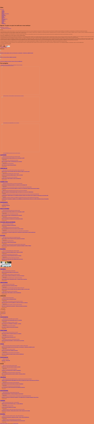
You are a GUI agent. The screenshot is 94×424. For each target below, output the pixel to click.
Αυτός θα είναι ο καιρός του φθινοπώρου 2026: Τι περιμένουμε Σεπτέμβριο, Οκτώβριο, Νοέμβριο (16, 245)
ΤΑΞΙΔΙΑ (3, 20)
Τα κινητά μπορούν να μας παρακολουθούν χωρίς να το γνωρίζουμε (12, 320)
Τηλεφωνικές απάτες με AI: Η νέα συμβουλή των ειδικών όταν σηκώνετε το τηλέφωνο (15, 302)
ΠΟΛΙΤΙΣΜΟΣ (3, 19)
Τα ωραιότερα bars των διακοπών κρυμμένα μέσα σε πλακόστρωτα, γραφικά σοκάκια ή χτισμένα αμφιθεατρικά (18, 232)
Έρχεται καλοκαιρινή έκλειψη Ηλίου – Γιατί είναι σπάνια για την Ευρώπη (13, 340)
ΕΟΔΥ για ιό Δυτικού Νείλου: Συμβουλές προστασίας (8, 57)
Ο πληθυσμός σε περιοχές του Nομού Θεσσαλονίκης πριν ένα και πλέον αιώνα (13, 420)
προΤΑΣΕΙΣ (3, 154)
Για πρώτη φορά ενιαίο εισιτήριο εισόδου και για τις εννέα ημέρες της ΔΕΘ (13, 211)
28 (3, 313)
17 (0, 312)
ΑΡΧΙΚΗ (3, 10)
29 (4, 313)
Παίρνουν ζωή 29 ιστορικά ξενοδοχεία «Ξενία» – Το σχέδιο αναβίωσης (12, 403)
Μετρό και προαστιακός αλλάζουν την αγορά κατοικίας (10, 272)
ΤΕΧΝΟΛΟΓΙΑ (4, 317)
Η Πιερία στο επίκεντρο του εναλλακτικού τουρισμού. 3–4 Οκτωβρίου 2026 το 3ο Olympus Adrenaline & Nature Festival (20, 397)
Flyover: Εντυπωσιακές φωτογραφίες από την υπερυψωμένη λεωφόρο (12, 218)
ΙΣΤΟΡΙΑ (3, 16)
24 (0, 313)
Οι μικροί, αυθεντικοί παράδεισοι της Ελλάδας (9, 407)
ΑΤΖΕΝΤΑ (3, 12)
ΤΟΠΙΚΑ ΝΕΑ (4, 181)
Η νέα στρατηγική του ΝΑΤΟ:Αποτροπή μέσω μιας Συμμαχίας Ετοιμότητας (13, 387)
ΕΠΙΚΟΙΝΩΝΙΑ (4, 23)
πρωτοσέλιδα (5, 267)
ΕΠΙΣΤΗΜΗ (3, 330)
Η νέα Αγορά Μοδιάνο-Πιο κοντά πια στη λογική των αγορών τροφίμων (12, 228)
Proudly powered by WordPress (4, 423)
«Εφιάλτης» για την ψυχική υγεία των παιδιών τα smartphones (11, 370)
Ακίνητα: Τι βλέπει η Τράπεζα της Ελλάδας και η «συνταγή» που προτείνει (13, 275)
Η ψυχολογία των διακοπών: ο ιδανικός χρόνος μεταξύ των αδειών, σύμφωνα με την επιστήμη (16, 410)
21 (3, 312)
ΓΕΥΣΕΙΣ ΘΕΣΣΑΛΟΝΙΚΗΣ (5, 13)
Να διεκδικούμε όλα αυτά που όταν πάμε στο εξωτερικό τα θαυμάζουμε (12, 383)
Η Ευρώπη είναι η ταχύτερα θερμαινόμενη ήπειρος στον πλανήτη (11, 255)
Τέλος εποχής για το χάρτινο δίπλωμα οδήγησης (9, 242)
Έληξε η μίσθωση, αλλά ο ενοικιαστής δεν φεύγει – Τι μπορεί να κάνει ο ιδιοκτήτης (14, 279)
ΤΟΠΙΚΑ (3, 21)
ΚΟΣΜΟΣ (3, 249)
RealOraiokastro (2, 27)
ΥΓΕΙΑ (3, 22)
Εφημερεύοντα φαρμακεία (6, 205)
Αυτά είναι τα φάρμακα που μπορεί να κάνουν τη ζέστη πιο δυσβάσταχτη (11, 61)
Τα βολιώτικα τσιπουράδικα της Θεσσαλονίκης (9, 225)
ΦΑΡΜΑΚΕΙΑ (4, 202)
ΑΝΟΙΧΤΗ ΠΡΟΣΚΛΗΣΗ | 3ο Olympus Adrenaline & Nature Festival (12, 393)
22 (4, 312)
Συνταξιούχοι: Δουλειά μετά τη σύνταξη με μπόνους (9, 285)
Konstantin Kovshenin (15, 423)
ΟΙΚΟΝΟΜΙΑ (3, 17)
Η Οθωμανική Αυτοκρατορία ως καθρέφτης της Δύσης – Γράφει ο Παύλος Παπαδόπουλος (15, 417)
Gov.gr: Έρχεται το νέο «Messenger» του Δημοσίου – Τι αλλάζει (11, 323)
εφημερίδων (7, 267)
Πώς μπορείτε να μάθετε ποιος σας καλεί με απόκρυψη (10, 327)
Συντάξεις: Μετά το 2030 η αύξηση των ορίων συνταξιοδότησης (11, 178)
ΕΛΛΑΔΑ (3, 14)
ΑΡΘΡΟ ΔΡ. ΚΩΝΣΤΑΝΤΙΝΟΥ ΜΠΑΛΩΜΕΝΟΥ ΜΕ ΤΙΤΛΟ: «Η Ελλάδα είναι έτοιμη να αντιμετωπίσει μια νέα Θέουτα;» (20, 380)
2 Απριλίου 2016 (6, 27)
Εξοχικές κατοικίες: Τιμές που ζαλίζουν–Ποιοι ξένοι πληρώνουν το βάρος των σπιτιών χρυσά (15, 171)
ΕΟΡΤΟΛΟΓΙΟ (4, 357)
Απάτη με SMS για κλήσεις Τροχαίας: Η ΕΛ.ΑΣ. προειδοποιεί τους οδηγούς (13, 238)
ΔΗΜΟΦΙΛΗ (3, 168)
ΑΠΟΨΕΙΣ (3, 11)
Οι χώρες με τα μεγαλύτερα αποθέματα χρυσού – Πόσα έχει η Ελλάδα (12, 252)
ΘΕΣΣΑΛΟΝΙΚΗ (4, 15)
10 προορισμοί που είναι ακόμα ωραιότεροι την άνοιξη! (7, 65)
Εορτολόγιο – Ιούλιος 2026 (6, 360)
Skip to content (2, 9)
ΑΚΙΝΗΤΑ (3, 269)
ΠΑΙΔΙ (2, 18)
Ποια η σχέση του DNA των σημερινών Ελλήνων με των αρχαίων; (11, 333)
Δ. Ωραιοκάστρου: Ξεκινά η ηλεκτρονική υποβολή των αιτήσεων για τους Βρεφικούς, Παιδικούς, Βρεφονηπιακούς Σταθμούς (20, 188)
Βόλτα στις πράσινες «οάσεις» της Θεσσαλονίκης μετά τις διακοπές (12, 161)
